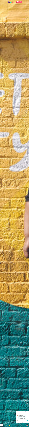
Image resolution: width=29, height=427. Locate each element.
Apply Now (19, 1)
